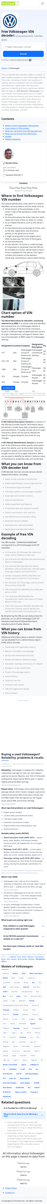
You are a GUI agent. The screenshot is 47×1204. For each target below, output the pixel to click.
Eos (33, 982)
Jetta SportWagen (10, 1083)
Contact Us (9, 1192)
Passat (31, 1001)
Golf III (18, 1074)
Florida (24, 957)
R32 (29, 1087)
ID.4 (4, 996)
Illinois (3, 959)
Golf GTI (26, 987)
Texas (19, 957)
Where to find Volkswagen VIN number (22, 125)
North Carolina (22, 959)
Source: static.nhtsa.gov (11, 916)
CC (4, 1069)
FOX (30, 1069)
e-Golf (22, 1069)
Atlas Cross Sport (36, 973)
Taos (40, 1019)
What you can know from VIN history (21, 134)
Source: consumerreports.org (11, 785)
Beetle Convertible (10, 1065)
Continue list (8, 388)
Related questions (13, 139)
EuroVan (23, 1037)
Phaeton (6, 1010)
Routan (16, 1014)
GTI (4, 1078)
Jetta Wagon (25, 1083)
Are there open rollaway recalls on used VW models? (23, 947)
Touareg (16, 1028)
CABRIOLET (34, 1065)
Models (8, 136)
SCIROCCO (7, 1092)
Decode (23, 54)
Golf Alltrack (7, 1074)
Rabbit (37, 1087)
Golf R (5, 991)
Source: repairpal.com (11, 890)
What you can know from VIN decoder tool (23, 131)
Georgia (13, 959)
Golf (4, 987)
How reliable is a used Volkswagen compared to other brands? (19, 927)
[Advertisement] (23, 725)
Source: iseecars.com (8, 804)
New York (30, 957)
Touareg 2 (34, 1092)
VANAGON (7, 1096)
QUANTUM (20, 1087)
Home (4, 68)
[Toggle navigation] (42, 3)
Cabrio (23, 1065)
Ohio (8, 959)
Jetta (18, 996)
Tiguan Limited (20, 1092)
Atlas (24, 973)
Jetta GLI (12, 1078)
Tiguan (32, 1023)
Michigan (31, 959)
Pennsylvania (39, 957)
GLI (37, 1069)
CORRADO (13, 1069)
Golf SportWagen (31, 1074)
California (13, 957)
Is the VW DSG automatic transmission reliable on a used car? (21, 937)
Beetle (5, 978)
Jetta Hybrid (25, 1078)
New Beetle (7, 1087)
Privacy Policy (11, 1188)
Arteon (15, 973)
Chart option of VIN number (17, 128)
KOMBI (36, 1083)
